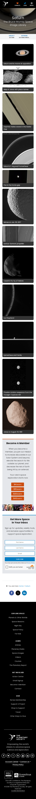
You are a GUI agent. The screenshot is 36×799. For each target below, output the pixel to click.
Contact (18, 688)
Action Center (18, 676)
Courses (18, 661)
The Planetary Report (18, 665)
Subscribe (19, 559)
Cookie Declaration (18, 791)
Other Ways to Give (18, 716)
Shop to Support (18, 708)
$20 (17, 493)
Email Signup (18, 680)
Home (21, 586)
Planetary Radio (18, 649)
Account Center (11, 762)
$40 (17, 498)
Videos (18, 657)
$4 (17, 484)
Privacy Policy (30, 563)
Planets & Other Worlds (18, 617)
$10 (18, 489)
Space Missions (18, 621)
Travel (18, 712)
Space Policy (18, 630)
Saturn (27, 586)
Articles (18, 645)
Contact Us (24, 762)
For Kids (18, 634)
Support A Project (18, 704)
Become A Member (18, 684)
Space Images (18, 653)
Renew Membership (18, 700)
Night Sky (18, 625)
